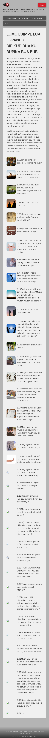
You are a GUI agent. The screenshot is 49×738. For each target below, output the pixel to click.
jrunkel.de (32, 736)
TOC (6, 23)
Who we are (39, 731)
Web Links (28, 731)
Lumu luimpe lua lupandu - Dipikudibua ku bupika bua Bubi (25, 18)
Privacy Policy (24, 733)
